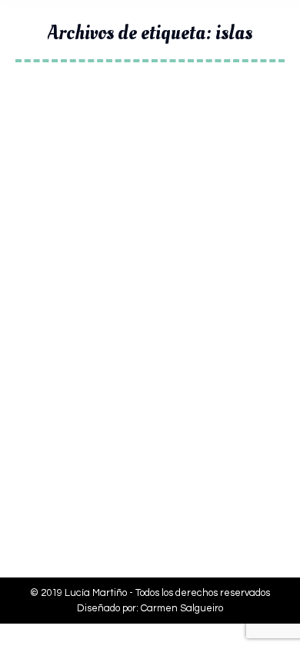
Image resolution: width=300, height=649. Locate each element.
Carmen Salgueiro (182, 608)
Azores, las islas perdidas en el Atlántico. (150, 383)
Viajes (48, 422)
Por (113, 422)
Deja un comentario (80, 437)
